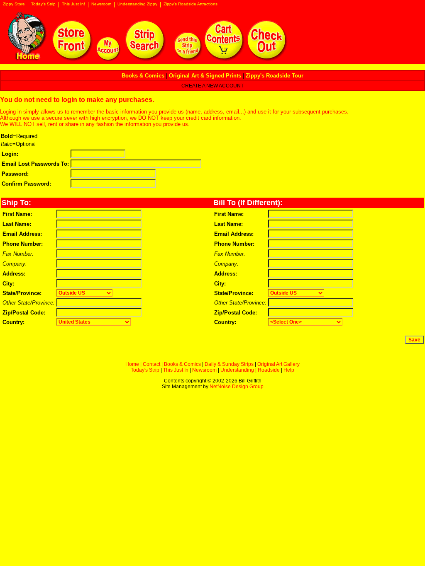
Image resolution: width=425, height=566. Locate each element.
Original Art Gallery (278, 364)
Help (288, 370)
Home (132, 364)
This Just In (175, 370)
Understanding (237, 370)
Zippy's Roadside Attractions (190, 4)
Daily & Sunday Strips (229, 364)
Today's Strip (43, 4)
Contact (151, 364)
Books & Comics (182, 364)
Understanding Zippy (137, 4)
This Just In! (73, 4)
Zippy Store (14, 4)
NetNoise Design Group (237, 386)
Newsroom (101, 4)
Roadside (269, 370)
